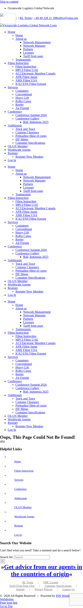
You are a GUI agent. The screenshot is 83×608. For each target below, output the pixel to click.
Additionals (20, 498)
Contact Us (69, 589)
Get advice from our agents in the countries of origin (43, 570)
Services (18, 479)
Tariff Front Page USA (22, 586)
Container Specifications (58, 586)
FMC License (50, 582)
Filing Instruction (23, 470)
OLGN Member (23, 507)
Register (18, 525)
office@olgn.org (68, 18)
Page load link (8, 602)
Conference (20, 489)
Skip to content (9, 1)
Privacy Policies (43, 589)
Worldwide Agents (24, 516)
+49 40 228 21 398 (45, 18)
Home (17, 461)
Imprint (20, 589)
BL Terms (26, 18)
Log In (18, 534)
